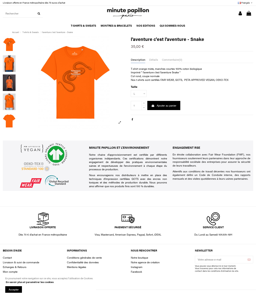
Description (138, 60)
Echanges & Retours (14, 267)
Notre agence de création (145, 262)
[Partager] (132, 119)
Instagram (136, 267)
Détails (153, 60)
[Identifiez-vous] (240, 13)
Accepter (14, 289)
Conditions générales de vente (84, 257)
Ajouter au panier (166, 105)
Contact (7, 257)
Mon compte (10, 271)
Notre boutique (139, 257)
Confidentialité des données (83, 262)
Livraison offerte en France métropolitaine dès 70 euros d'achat (34, 2)
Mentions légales (76, 267)
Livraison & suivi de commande (21, 262)
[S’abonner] (249, 259)
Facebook (136, 271)
